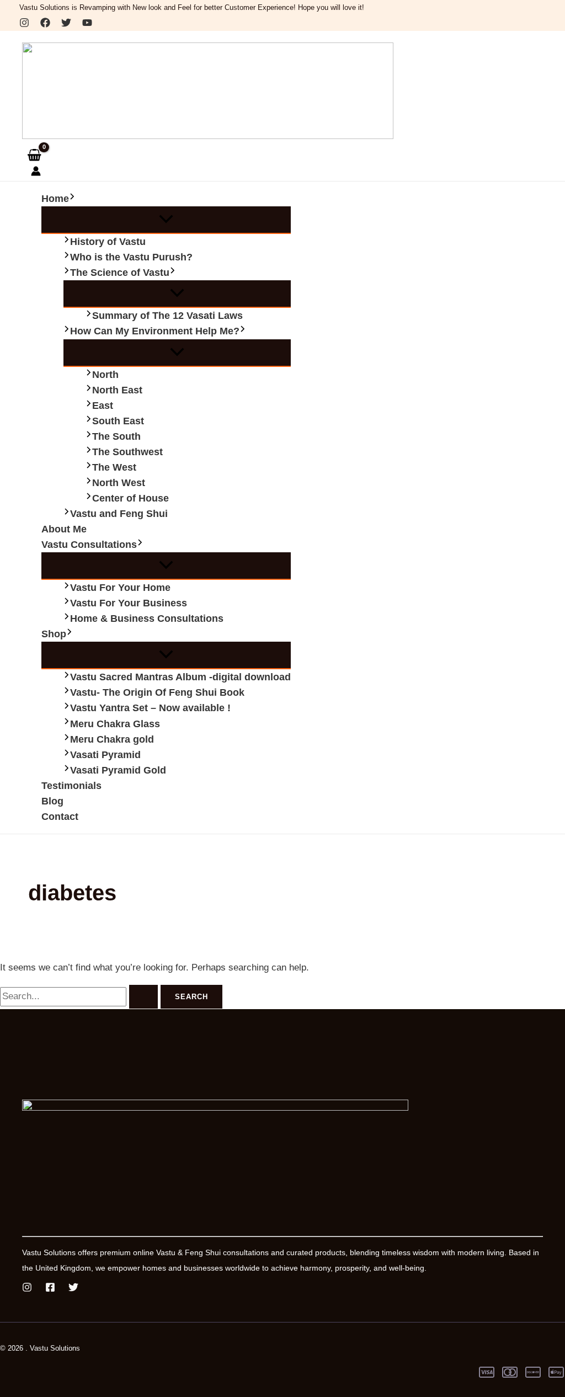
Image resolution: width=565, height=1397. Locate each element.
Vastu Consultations (89, 544)
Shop (53, 633)
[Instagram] (24, 24)
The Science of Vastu (119, 272)
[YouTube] (87, 24)
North (105, 374)
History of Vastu (108, 241)
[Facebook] (45, 24)
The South (116, 436)
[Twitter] (66, 24)
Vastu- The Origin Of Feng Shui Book (157, 692)
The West (114, 467)
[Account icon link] (36, 173)
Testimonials (71, 785)
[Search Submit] (143, 997)
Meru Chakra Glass (115, 723)
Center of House (130, 498)
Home (55, 198)
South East (118, 420)
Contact (59, 816)
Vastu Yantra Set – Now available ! (150, 707)
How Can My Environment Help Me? (154, 331)
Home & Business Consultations (146, 618)
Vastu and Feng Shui (119, 513)
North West (118, 482)
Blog (52, 801)
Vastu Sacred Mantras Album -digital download (180, 676)
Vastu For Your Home (120, 587)
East (102, 405)
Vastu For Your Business (128, 603)
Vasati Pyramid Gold (118, 770)
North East (117, 390)
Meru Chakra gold (112, 739)
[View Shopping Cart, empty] (34, 155)
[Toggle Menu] (166, 219)
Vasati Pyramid (105, 754)
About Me (64, 529)
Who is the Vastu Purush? (131, 257)
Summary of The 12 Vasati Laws (167, 315)
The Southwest (127, 451)
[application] (72, 198)
